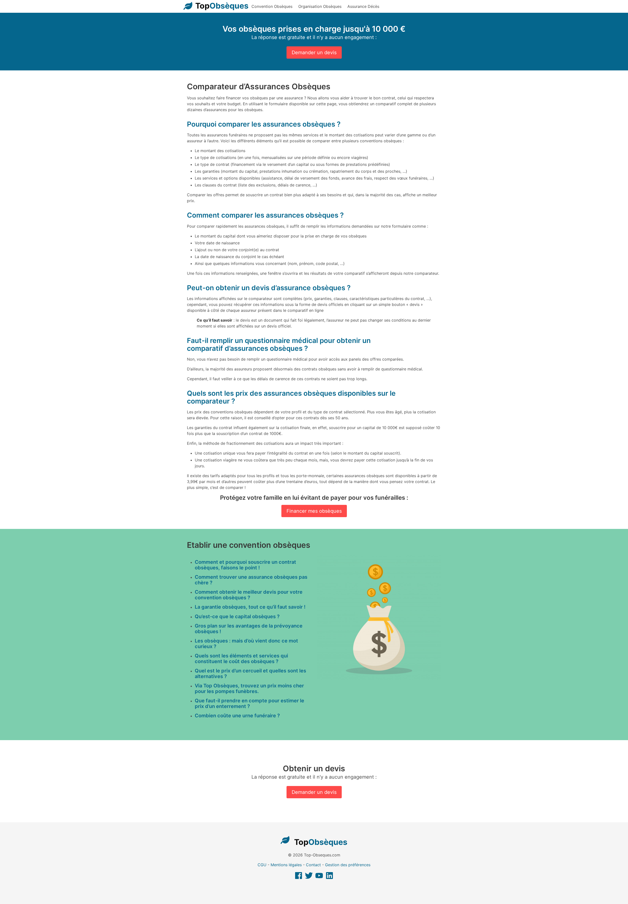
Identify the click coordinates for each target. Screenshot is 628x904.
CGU (262, 864)
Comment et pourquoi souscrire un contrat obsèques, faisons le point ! (245, 565)
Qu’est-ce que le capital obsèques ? (237, 616)
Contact (313, 864)
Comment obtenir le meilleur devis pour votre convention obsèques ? (248, 595)
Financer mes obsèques (314, 511)
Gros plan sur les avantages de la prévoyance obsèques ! (248, 628)
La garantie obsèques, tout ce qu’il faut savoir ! (250, 607)
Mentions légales (286, 864)
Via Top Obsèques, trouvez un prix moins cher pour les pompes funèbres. (249, 688)
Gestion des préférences (347, 864)
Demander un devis (314, 52)
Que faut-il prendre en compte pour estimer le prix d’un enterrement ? (249, 703)
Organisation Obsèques (319, 6)
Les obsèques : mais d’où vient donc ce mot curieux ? (246, 643)
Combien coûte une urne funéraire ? (237, 716)
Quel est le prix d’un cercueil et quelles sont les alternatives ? (250, 673)
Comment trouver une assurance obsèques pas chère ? (251, 580)
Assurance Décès (363, 6)
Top (222, 6)
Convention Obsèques (271, 6)
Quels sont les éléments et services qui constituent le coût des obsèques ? (241, 658)
